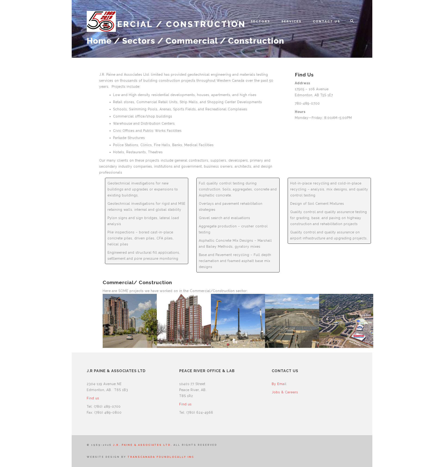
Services (291, 21)
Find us (93, 398)
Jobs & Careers (285, 392)
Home (207, 21)
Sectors (260, 21)
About (232, 21)
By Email (279, 384)
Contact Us (326, 21)
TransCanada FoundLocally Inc (160, 456)
